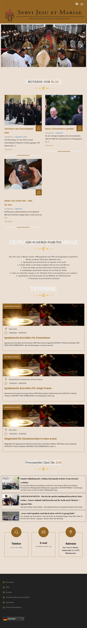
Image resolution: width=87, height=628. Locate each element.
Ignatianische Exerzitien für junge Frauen (28, 388)
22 (38, 128)
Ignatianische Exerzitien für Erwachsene (27, 337)
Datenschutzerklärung (13, 607)
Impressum (10, 602)
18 (79, 128)
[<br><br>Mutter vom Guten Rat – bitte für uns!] (23, 174)
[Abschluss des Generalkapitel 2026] (23, 110)
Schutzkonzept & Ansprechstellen (18, 597)
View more (8, 149)
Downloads (10, 582)
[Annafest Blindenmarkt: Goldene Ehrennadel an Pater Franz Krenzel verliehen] (43, 484)
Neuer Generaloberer (59, 129)
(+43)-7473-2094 (16, 547)
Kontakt (9, 592)
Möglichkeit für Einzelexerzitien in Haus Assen (30, 438)
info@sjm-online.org (43, 546)
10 (38, 192)
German (11, 619)
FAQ (7, 587)
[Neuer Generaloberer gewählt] (64, 110)
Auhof (25, 137)
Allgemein (18, 137)
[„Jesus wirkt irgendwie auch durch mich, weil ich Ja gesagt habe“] (43, 516)
